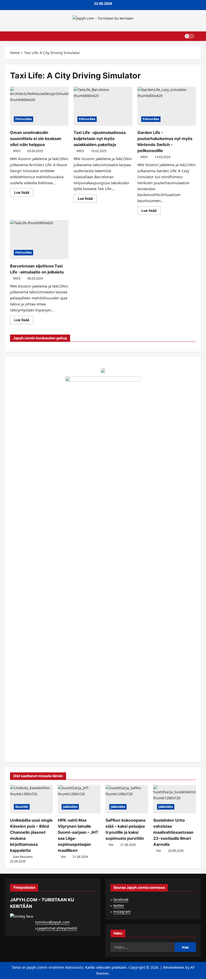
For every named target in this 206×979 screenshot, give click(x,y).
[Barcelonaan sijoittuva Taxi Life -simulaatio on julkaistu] (39, 239)
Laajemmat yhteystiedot (57, 928)
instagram (122, 911)
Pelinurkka (23, 119)
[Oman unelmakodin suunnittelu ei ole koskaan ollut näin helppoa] (39, 106)
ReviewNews (173, 967)
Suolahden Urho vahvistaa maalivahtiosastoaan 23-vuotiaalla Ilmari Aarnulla (173, 832)
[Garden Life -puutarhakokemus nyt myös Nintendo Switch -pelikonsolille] (166, 106)
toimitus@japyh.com (52, 922)
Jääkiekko (70, 807)
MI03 (16, 151)
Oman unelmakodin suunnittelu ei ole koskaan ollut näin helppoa (35, 138)
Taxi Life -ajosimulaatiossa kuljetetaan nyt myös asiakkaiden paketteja (100, 138)
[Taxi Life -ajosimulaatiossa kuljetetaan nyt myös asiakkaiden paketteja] (103, 106)
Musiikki (21, 807)
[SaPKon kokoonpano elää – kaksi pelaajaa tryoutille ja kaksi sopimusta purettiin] (127, 799)
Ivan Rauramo (23, 857)
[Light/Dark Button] (189, 36)
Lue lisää (23, 193)
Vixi (63, 857)
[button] (199, 36)
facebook (120, 899)
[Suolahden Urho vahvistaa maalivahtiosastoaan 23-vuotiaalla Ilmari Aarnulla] (174, 799)
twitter (118, 905)
